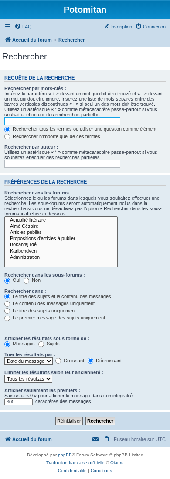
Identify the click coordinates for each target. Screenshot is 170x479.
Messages (23, 343)
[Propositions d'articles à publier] (61, 239)
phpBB (65, 454)
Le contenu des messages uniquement (53, 303)
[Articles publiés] (61, 232)
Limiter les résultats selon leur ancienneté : (53, 372)
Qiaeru (117, 462)
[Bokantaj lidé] (61, 245)
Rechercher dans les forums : (38, 192)
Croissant (73, 360)
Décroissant (108, 360)
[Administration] (61, 257)
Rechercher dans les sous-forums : (44, 275)
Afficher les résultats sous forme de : (46, 338)
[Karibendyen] (61, 251)
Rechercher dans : (25, 291)
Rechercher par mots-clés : (35, 88)
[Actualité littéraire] (61, 220)
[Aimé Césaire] (61, 226)
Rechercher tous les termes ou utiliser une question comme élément (83, 129)
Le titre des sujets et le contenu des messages (61, 296)
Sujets (52, 343)
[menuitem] (23, 26)
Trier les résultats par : (29, 354)
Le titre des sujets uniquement (43, 310)
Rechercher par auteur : (31, 146)
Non (36, 280)
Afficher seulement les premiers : (42, 390)
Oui (15, 280)
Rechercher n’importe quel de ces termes (55, 136)
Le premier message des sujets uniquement (58, 317)
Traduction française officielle (75, 462)
